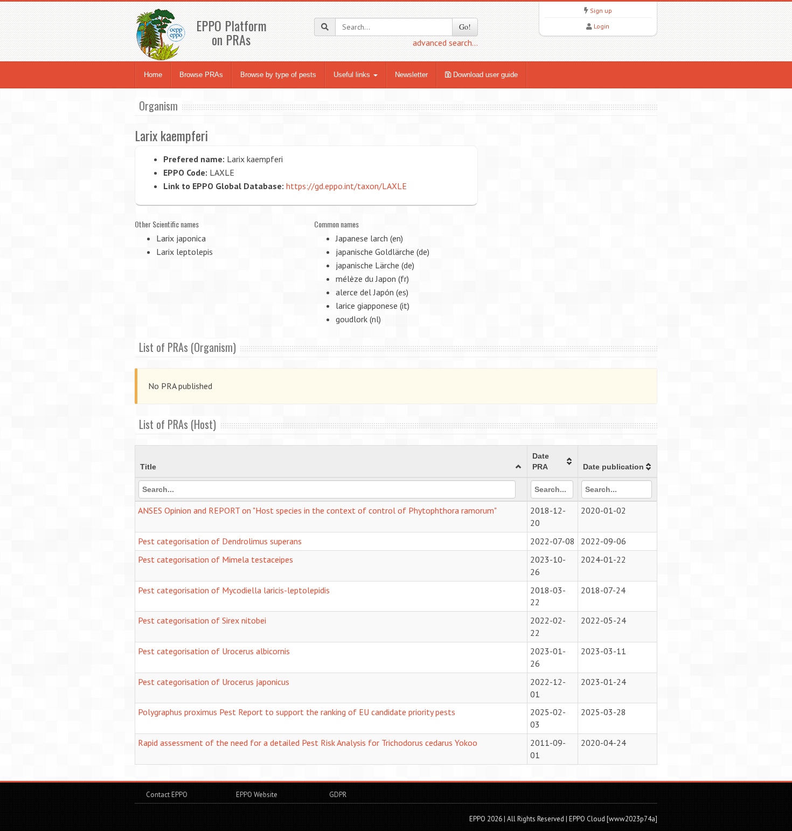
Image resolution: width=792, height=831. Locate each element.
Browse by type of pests (278, 75)
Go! (465, 27)
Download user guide (484, 75)
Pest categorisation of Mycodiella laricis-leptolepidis (234, 590)
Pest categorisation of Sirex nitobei (202, 620)
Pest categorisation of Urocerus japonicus (213, 681)
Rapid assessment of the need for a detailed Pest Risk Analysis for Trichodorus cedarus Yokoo (307, 742)
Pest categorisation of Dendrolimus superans (220, 541)
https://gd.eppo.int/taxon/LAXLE (346, 186)
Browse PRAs (201, 75)
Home (153, 75)
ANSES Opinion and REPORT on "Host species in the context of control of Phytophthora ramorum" (317, 510)
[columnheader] (331, 462)
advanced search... (445, 42)
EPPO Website (256, 794)
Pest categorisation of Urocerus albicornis (214, 651)
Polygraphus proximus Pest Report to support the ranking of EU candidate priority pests (296, 712)
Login (601, 26)
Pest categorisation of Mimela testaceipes (215, 559)
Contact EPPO (166, 794)
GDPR (337, 794)
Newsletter (411, 75)
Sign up (601, 10)
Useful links (353, 75)
